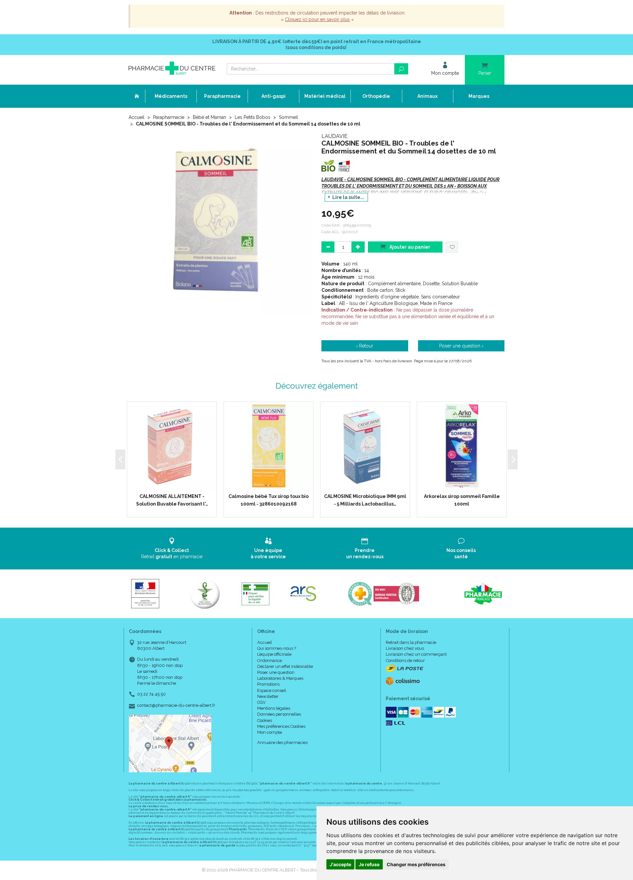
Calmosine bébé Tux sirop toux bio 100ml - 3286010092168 (268, 500)
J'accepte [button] (340, 864)
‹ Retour (364, 345)
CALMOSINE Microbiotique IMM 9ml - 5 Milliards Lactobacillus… (365, 500)
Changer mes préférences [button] (416, 864)
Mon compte (269, 732)
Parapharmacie (168, 117)
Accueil (136, 117)
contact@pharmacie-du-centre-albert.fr (176, 705)
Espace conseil (271, 690)
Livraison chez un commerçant (416, 654)
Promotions (268, 684)
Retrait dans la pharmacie (411, 642)
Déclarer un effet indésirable (285, 666)
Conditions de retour (405, 660)
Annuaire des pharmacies (282, 742)
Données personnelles (279, 714)
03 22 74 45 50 (151, 694)
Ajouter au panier (409, 247)
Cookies (264, 720)
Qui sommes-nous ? (276, 648)
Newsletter (268, 696)
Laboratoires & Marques (280, 678)
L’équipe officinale (274, 654)
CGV (261, 702)
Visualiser (271, 484)
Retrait (171, 553)
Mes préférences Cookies (281, 726)
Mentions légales (273, 708)
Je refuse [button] (369, 864)
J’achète (176, 484)
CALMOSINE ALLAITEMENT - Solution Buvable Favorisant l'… (172, 500)
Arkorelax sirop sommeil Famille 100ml (462, 500)
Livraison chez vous (405, 648)
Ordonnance (269, 660)
